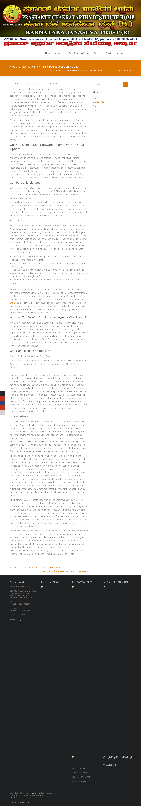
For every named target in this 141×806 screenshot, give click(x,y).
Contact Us (121, 53)
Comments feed (100, 106)
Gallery (97, 53)
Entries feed (98, 101)
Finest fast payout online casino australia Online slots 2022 (64, 571)
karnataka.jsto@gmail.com (22, 615)
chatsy (13, 302)
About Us (59, 53)
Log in (95, 97)
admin (16, 83)
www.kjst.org (20, 620)
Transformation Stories (79, 53)
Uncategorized (52, 83)
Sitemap (28, 802)
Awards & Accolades (17, 802)
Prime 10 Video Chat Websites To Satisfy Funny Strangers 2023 (35, 567)
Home (48, 53)
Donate (109, 53)
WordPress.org (100, 110)
